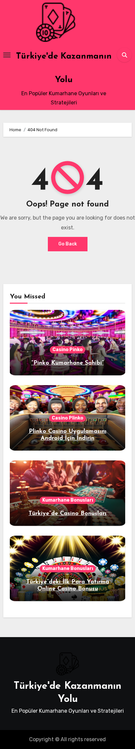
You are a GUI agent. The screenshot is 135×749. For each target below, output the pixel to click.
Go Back (67, 244)
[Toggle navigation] (6, 55)
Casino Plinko (67, 418)
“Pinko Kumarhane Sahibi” (67, 363)
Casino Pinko (67, 349)
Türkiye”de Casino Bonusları (67, 514)
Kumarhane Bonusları (67, 500)
